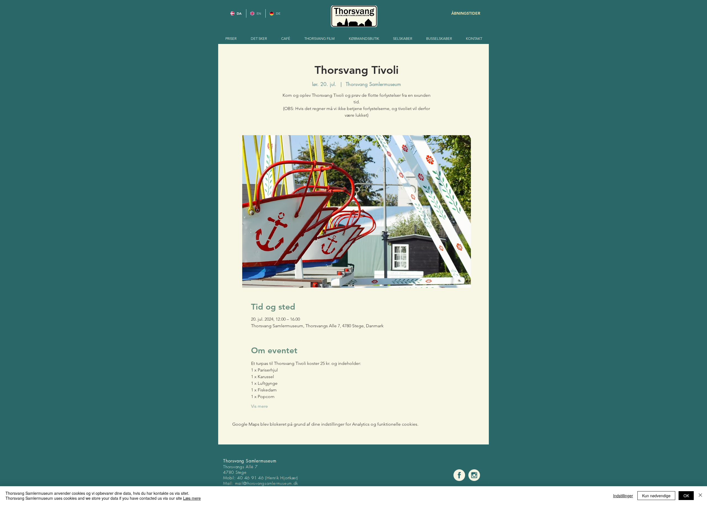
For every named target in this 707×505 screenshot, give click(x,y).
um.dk (292, 483)
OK (686, 495)
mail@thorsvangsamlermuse (261, 483)
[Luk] (700, 496)
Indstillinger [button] (623, 495)
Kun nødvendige (656, 495)
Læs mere (192, 498)
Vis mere (259, 406)
